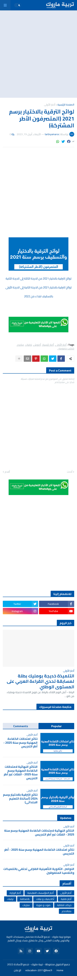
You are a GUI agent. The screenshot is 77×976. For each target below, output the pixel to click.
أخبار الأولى (49, 104)
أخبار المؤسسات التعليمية (40, 892)
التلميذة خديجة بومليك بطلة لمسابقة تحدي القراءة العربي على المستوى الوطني (40, 681)
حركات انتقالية (64, 905)
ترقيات (28, 344)
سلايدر (20, 344)
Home (60, 970)
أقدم (7, 472)
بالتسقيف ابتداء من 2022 (38, 296)
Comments (20, 726)
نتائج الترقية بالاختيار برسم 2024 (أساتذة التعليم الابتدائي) (20, 798)
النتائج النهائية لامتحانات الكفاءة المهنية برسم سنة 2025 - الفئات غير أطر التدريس (21, 772)
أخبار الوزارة (15, 892)
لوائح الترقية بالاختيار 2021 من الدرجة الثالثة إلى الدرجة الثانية (38, 278)
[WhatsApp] (57, 141)
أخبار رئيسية (48, 344)
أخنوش (37, 344)
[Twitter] (63, 141)
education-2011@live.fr (38, 970)
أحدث (69, 472)
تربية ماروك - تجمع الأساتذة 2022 (25, 964)
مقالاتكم (66, 911)
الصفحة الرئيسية (65, 104)
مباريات (26, 905)
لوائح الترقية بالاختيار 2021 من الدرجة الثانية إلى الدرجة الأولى (38, 287)
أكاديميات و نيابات (45, 899)
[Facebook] (68, 141)
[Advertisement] (38, 54)
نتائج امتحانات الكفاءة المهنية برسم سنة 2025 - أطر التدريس (20, 742)
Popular (56, 726)
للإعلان (17, 970)
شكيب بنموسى (66, 348)
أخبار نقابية (66, 899)
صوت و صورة (43, 905)
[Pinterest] (36, 358)
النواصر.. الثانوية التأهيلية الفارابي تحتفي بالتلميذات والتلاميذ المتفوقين (38, 871)
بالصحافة (25, 899)
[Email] (27, 358)
